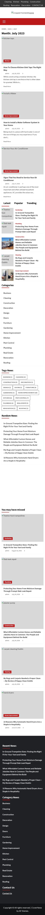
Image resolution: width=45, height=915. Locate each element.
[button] (4, 21)
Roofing (6, 5)
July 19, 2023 (16, 129)
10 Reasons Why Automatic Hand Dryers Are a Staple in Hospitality (26, 276)
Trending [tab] (31, 203)
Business (7, 293)
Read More (7, 86)
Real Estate (8, 353)
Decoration (26, 5)
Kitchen (16, 2)
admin (7, 74)
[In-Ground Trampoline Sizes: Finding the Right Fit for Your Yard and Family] (8, 212)
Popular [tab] (18, 203)
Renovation (15, 5)
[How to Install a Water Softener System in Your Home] (23, 105)
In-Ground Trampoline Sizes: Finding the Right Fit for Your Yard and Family (26, 215)
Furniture (8, 323)
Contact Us (7, 893)
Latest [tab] (6, 203)
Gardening (18, 210)
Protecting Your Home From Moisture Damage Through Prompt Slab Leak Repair (26, 229)
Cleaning (8, 2)
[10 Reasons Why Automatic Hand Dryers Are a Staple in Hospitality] (8, 274)
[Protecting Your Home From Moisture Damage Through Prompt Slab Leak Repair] (8, 224)
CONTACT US (37, 5)
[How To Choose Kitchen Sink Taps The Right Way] (23, 50)
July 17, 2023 (16, 184)
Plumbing (24, 2)
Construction (35, 2)
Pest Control (9, 343)
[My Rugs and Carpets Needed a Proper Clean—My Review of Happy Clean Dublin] (8, 259)
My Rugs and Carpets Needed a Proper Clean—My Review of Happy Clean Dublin (26, 262)
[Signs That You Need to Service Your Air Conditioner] (23, 160)
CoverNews (37, 907)
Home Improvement (11, 116)
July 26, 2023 (16, 74)
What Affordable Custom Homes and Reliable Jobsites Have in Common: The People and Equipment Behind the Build (26, 245)
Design (6, 313)
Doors (6, 318)
